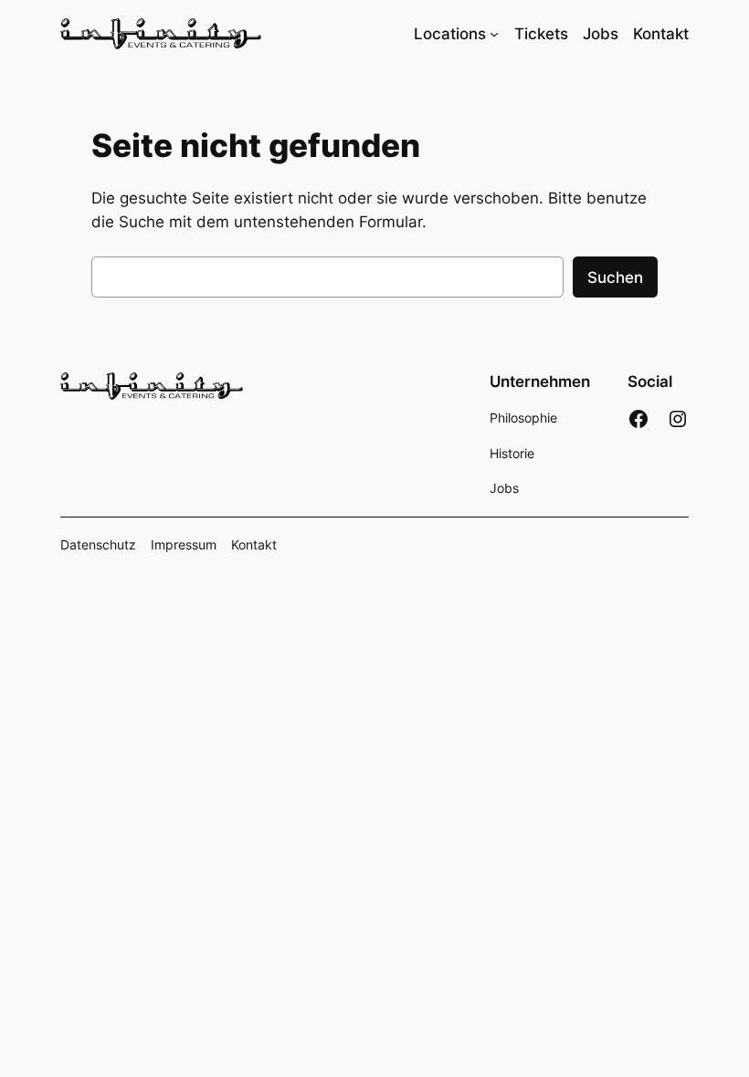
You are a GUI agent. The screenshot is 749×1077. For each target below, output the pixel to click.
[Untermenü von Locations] (494, 33)
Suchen (615, 277)
